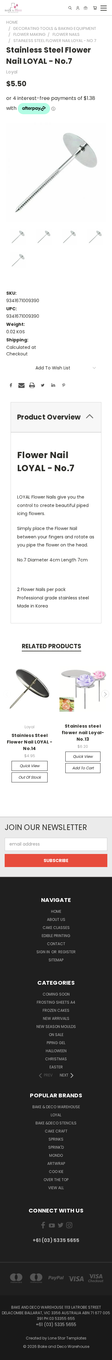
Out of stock (29, 777)
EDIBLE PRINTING (56, 935)
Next (105, 694)
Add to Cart (83, 768)
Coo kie (56, 1171)
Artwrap (56, 1163)
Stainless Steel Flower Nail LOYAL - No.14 (30, 742)
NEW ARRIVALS (56, 1018)
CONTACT (56, 943)
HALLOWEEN (56, 1050)
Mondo (56, 1155)
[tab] (56, 417)
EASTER (56, 1067)
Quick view (30, 765)
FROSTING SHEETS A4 (56, 1002)
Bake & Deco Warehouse (56, 1106)
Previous (7, 694)
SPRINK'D (56, 1147)
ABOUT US (56, 919)
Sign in (43, 951)
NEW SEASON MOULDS (56, 1026)
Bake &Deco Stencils (56, 1123)
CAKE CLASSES (56, 927)
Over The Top (56, 1179)
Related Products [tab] (51, 646)
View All (56, 1187)
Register (67, 951)
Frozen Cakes (56, 1010)
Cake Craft (56, 1131)
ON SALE (56, 1034)
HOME (56, 911)
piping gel (56, 1042)
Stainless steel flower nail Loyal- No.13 (83, 732)
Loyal (56, 1115)
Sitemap (56, 960)
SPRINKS (56, 1139)
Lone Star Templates (67, 1338)
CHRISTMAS (56, 1059)
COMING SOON (56, 994)
